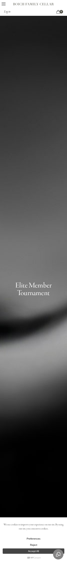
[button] (4, 3)
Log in (7, 12)
